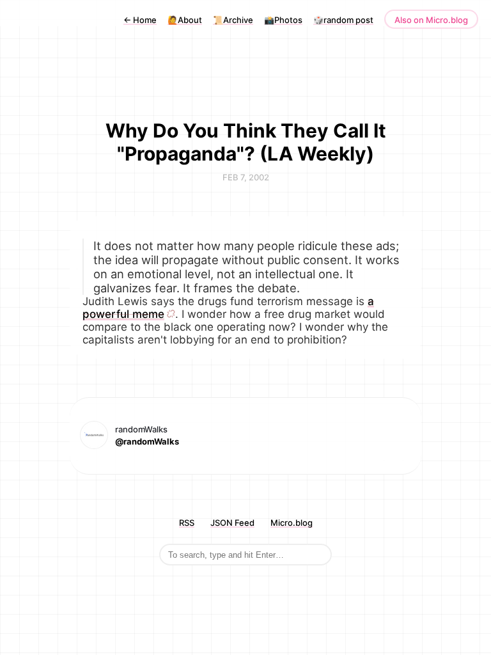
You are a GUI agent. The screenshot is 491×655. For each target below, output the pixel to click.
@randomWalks (147, 441)
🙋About (185, 20)
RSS (186, 522)
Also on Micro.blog (431, 20)
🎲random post (343, 20)
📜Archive (233, 20)
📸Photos (283, 20)
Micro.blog (291, 522)
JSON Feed (232, 522)
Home (140, 20)
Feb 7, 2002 (245, 177)
